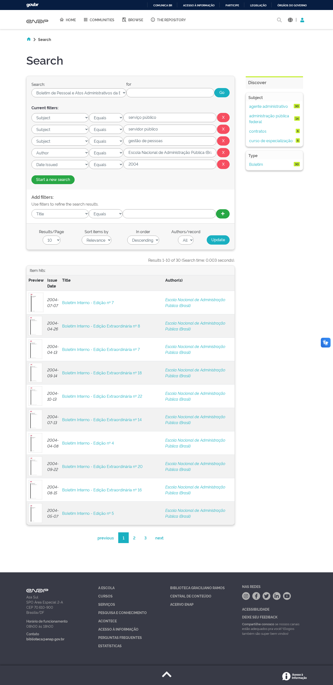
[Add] (223, 213)
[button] (290, 20)
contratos (257, 131)
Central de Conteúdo (190, 596)
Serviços (106, 604)
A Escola (106, 587)
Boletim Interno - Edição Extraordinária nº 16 (102, 489)
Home (71, 19)
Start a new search (53, 179)
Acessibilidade (255, 609)
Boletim (256, 164)
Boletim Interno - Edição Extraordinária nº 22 (102, 396)
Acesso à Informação (118, 629)
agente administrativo (268, 106)
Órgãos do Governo (292, 5)
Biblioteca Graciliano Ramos (197, 587)
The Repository (171, 19)
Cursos (105, 596)
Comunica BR (162, 5)
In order (143, 231)
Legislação (258, 5)
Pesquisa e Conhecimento (122, 612)
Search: (38, 84)
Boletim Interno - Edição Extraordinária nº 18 (102, 372)
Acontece (107, 620)
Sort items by (96, 231)
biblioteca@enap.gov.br (45, 638)
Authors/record (185, 231)
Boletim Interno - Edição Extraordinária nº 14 (102, 419)
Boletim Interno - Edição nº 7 (88, 302)
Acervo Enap (182, 604)
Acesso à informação (199, 5)
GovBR (32, 5)
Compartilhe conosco (258, 624)
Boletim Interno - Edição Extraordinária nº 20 (102, 466)
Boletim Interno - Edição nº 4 (88, 443)
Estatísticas (110, 645)
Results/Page (51, 231)
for (128, 84)
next (159, 537)
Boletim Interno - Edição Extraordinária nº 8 (101, 325)
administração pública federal (269, 118)
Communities (102, 19)
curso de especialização (271, 140)
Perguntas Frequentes (120, 637)
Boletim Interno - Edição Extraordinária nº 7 (101, 349)
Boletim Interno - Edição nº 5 (88, 513)
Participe (232, 5)
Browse (135, 19)
